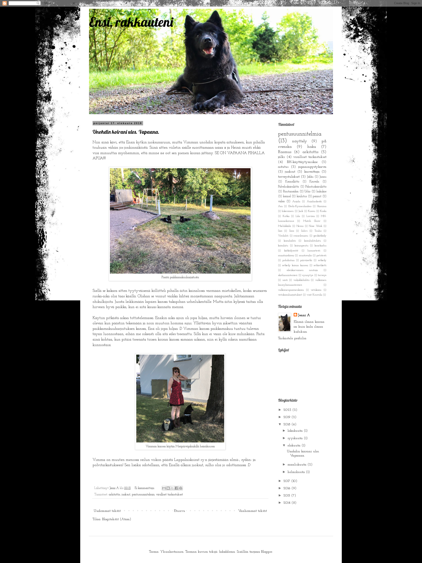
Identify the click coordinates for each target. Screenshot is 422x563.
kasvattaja (312, 171)
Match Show (311, 221)
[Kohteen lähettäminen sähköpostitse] (164, 488)
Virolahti (283, 235)
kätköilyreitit (291, 250)
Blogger (266, 552)
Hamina (321, 206)
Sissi (291, 230)
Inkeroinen (288, 211)
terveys (322, 275)
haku (311, 147)
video (281, 201)
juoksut (126, 494)
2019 (287, 417)
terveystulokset (289, 177)
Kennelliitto (292, 181)
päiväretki (306, 260)
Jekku (310, 177)
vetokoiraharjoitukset (290, 294)
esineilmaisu (301, 235)
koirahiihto (290, 240)
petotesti (321, 255)
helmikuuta (296, 472)
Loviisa (310, 216)
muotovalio (305, 255)
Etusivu (179, 511)
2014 (287, 503)
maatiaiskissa (286, 255)
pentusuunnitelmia (143, 494)
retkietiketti (320, 265)
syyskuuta (295, 438)
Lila (298, 216)
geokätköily (319, 235)
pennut (317, 196)
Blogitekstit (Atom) (116, 519)
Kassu (311, 211)
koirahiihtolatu (312, 240)
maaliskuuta (297, 464)
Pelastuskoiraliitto (315, 186)
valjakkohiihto (301, 280)
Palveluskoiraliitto (288, 186)
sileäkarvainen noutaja (302, 270)
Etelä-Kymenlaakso (299, 206)
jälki (281, 157)
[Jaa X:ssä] (172, 488)
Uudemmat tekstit (107, 511)
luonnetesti (313, 250)
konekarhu (320, 245)
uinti (285, 280)
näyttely (299, 141)
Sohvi (304, 230)
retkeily (322, 260)
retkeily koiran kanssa (295, 265)
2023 (287, 410)
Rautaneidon (290, 191)
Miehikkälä (284, 226)
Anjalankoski (314, 201)
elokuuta (294, 445)
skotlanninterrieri (287, 275)
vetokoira (316, 290)
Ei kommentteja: (145, 488)
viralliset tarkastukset (169, 494)
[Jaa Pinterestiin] (180, 488)
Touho (318, 230)
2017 (287, 481)
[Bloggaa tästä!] (168, 488)
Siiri (280, 230)
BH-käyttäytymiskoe (302, 162)
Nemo (300, 226)
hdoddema (227, 552)
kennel (287, 196)
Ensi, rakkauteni (131, 22)
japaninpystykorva (312, 167)
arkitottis (114, 494)
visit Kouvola (314, 294)
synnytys (307, 275)
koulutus (302, 196)
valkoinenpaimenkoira (291, 290)
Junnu (322, 177)
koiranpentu (301, 245)
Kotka (286, 216)
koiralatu (283, 245)
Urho (307, 191)
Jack (300, 211)
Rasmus (284, 152)
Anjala (296, 201)
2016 (287, 488)
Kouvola (314, 181)
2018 (287, 424)
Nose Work (315, 226)
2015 (287, 495)
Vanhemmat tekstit (252, 511)
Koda (323, 211)
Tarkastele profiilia (292, 338)
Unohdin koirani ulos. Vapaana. (126, 131)
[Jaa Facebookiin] (176, 488)
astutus (283, 167)
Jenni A (304, 315)
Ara (280, 206)
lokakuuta (295, 431)
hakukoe (321, 191)
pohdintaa (288, 260)
